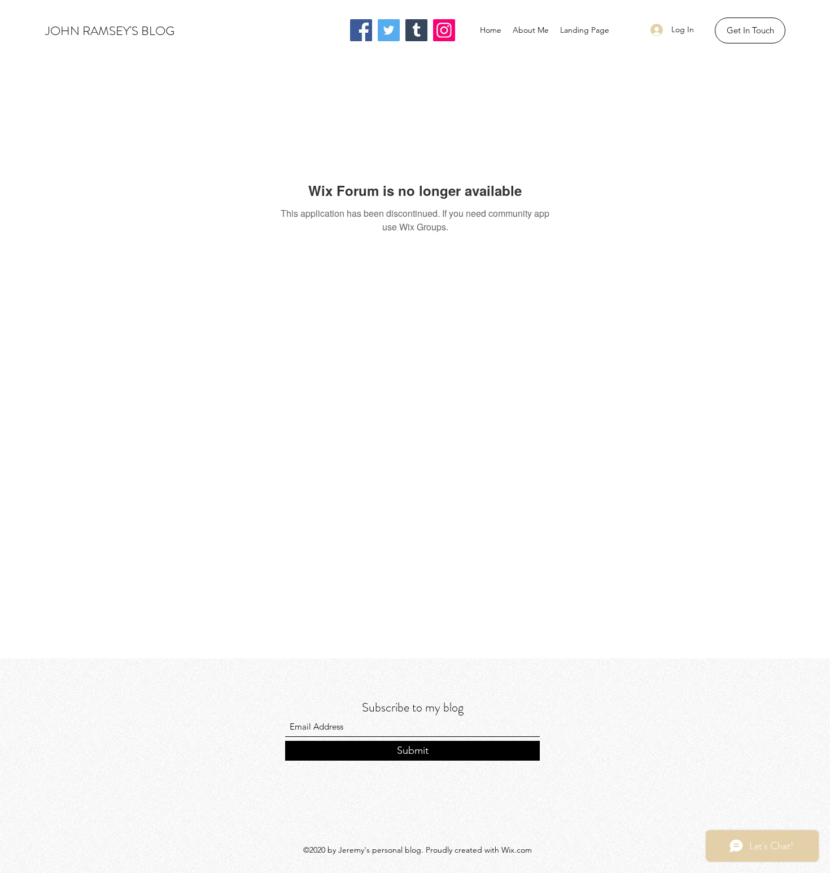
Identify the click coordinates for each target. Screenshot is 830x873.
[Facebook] (361, 30)
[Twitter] (389, 30)
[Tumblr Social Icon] (416, 30)
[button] (750, 30)
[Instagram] (444, 30)
